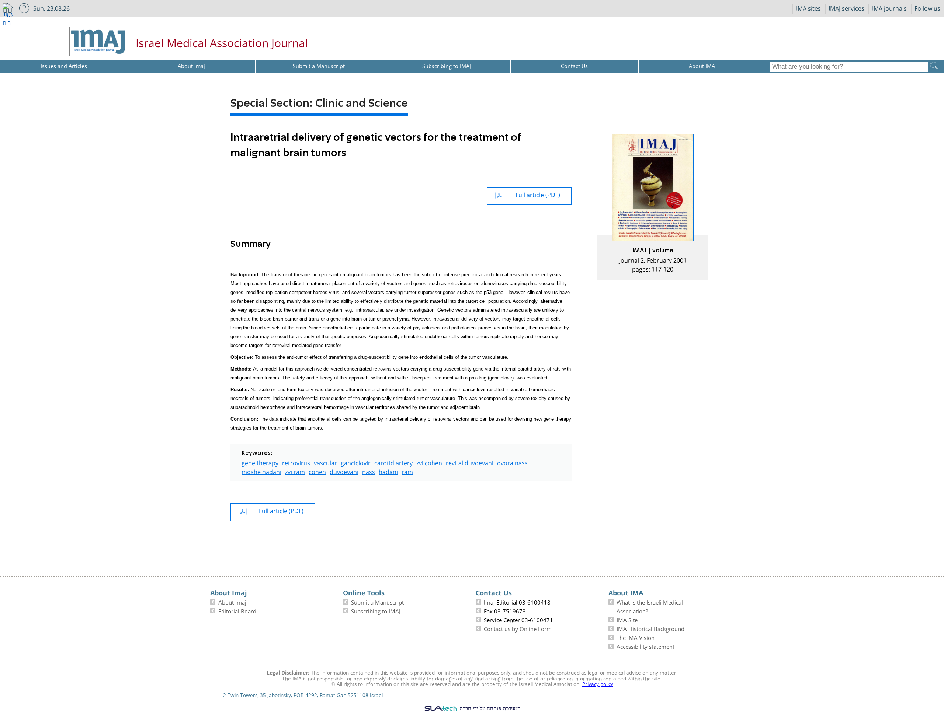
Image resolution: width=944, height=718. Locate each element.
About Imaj (232, 601)
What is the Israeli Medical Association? (650, 606)
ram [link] (407, 471)
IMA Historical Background (650, 628)
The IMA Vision (636, 637)
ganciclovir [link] (356, 462)
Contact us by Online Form (518, 628)
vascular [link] (325, 462)
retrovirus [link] (296, 462)
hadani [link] (388, 471)
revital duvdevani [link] (469, 462)
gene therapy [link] (260, 462)
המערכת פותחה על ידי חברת (489, 708)
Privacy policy (597, 683)
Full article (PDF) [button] (538, 194)
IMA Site (627, 619)
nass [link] (368, 471)
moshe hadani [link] (261, 471)
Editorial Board (237, 610)
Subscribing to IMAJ (375, 610)
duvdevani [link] (344, 471)
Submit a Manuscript (377, 601)
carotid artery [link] (393, 462)
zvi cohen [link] (429, 462)
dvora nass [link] (512, 462)
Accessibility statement (645, 645)
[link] (652, 207)
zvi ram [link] (295, 471)
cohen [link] (317, 471)
